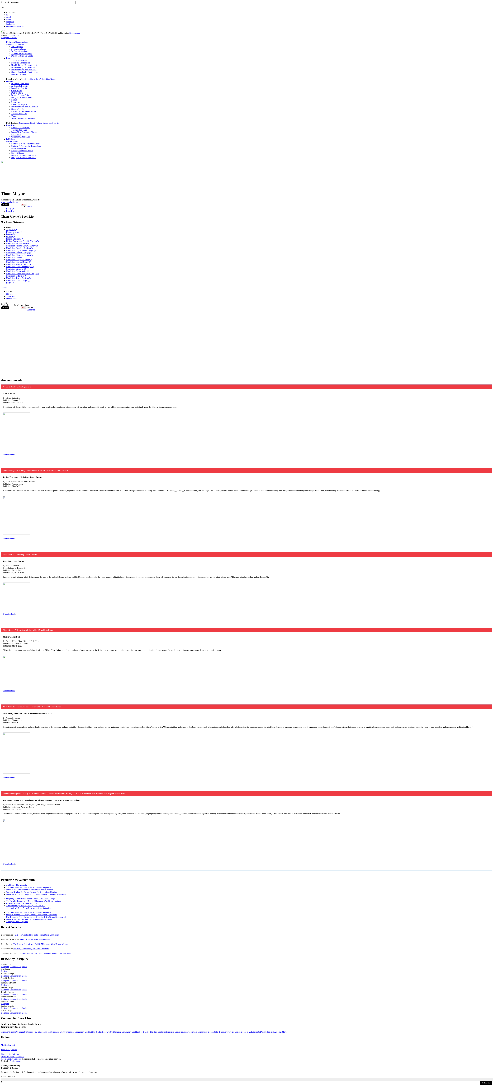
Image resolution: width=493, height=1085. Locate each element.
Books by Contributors (20, 63)
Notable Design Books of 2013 (24, 65)
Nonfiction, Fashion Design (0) (18, 253)
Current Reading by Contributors (24, 72)
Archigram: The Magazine (17, 885)
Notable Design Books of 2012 (24, 67)
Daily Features (17, 93)
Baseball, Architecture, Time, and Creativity (24, 903)
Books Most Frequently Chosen (24, 132)
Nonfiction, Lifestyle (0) (16, 269)
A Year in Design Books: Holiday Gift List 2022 (25, 906)
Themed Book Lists (19, 114)
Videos (14, 116)
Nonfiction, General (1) (15, 257)
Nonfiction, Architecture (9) (17, 243)
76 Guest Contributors (20, 51)
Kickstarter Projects (19, 104)
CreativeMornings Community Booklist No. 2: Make (128, 1032)
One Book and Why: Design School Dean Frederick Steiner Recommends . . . (37, 894)
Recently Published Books (22, 151)
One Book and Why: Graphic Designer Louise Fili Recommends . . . (46, 953)
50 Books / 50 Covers (20, 84)
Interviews (15, 102)
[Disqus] (246, 343)
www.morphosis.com (9, 202)
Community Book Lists (20, 137)
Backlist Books (17, 153)
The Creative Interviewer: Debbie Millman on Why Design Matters (33, 901)
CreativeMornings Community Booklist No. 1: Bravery (205, 1032)
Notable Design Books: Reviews (24, 107)
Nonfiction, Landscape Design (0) (20, 266)
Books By (10, 209)
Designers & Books (9, 37)
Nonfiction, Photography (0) (17, 271)
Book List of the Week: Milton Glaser (40, 79)
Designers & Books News (21, 97)
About (3, 1059)
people (9, 17)
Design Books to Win (20, 95)
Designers (5, 966)
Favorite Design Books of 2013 (240, 1032)
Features (9, 81)
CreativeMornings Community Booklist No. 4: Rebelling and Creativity (30, 1032)
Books (8, 58)
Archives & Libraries (19, 86)
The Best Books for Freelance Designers (166, 1032)
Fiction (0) (10, 236)
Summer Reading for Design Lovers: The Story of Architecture (31, 892)
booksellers (10, 24)
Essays (14, 100)
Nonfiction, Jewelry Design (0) (18, 264)
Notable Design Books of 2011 (23, 70)
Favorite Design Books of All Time (267, 1032)
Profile (29, 206)
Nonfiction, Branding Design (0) (19, 248)
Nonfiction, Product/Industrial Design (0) (22, 273)
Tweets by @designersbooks (12, 1056)
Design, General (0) (14, 232)
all (7, 15)
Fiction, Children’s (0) (15, 239)
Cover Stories (16, 90)
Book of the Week (18, 74)
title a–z (4, 287)
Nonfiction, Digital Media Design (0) (21, 250)
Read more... (74, 33)
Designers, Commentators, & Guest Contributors (17, 43)
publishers (10, 22)
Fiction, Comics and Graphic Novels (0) (22, 241)
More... (285, 1032)
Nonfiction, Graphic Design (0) (19, 260)
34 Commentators (18, 49)
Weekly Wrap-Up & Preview (23, 118)
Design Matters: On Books (22, 56)
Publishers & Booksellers (12, 140)
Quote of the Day (18, 109)
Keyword (5, 2)
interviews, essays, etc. (15, 26)
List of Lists (16, 134)
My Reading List (8, 1045)
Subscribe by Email (9, 1050)
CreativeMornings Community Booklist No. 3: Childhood (83, 1032)
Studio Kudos (15, 1061)
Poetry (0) (10, 283)
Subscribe (15, 35)
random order (11, 298)
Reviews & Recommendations (23, 111)
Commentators (15, 966)
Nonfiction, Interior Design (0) (18, 262)
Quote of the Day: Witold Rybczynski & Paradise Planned (29, 890)
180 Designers (17, 46)
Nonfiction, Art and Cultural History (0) (22, 246)
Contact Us (11, 1059)
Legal (18, 1059)
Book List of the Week (20, 88)
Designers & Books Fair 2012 (23, 158)
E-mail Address (8, 1076)
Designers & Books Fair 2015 (23, 155)
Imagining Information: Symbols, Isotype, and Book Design (30, 899)
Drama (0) (10, 234)
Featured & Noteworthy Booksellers (26, 146)
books (8, 19)
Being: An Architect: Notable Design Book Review (39, 123)
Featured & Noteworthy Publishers (25, 144)
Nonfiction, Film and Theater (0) (19, 255)
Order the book (9, 454)
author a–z (10, 296)
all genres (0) (11, 229)
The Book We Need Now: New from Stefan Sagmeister (28, 887)
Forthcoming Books (19, 148)
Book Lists (10, 125)
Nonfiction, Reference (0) (16, 276)
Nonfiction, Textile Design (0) (18, 278)
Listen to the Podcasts (10, 1054)
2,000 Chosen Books (19, 60)
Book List (10, 211)
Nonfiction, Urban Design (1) (18, 280)
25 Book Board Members (21, 53)
